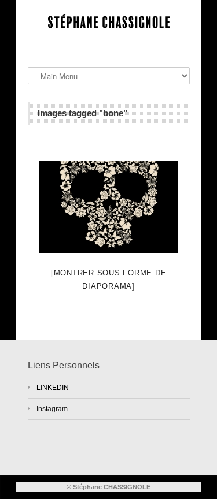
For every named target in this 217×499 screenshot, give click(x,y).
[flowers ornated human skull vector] (108, 207)
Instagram (52, 409)
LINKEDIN (52, 387)
